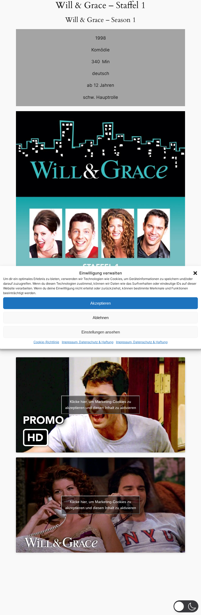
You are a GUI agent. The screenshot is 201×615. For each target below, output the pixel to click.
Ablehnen (101, 317)
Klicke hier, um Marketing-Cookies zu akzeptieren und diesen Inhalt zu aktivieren (100, 405)
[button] (195, 273)
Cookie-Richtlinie (46, 342)
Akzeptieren (100, 303)
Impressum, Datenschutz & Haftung (87, 342)
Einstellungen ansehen (100, 332)
